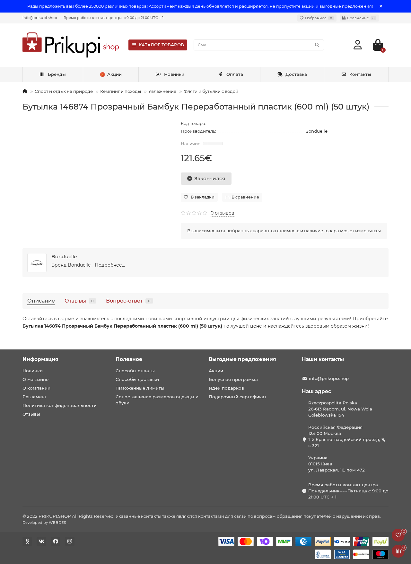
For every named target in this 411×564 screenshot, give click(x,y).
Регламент (34, 396)
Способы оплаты (135, 370)
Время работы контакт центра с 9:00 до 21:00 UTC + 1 (113, 17)
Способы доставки (137, 379)
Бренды (57, 74)
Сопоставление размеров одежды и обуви (157, 399)
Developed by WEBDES (44, 522)
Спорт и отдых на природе (64, 91)
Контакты (360, 74)
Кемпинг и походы (120, 91)
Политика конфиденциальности (59, 405)
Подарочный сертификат (238, 396)
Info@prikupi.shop (39, 17)
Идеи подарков (226, 388)
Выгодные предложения (242, 359)
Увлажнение (162, 91)
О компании (36, 388)
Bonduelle (316, 131)
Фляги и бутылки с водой (211, 91)
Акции (216, 370)
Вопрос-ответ (128, 300)
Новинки (174, 74)
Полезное (129, 359)
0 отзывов (222, 213)
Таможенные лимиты (140, 388)
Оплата (234, 74)
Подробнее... (110, 265)
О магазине (35, 379)
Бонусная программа (233, 379)
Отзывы (79, 300)
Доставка (296, 74)
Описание (41, 300)
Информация (40, 359)
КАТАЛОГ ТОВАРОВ (161, 44)
